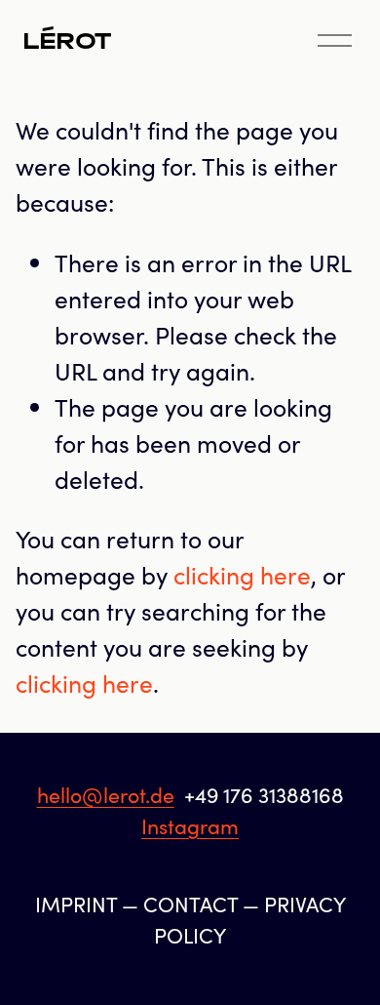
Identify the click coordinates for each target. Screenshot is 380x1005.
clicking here (242, 574)
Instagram (190, 826)
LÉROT (66, 41)
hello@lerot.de (105, 795)
